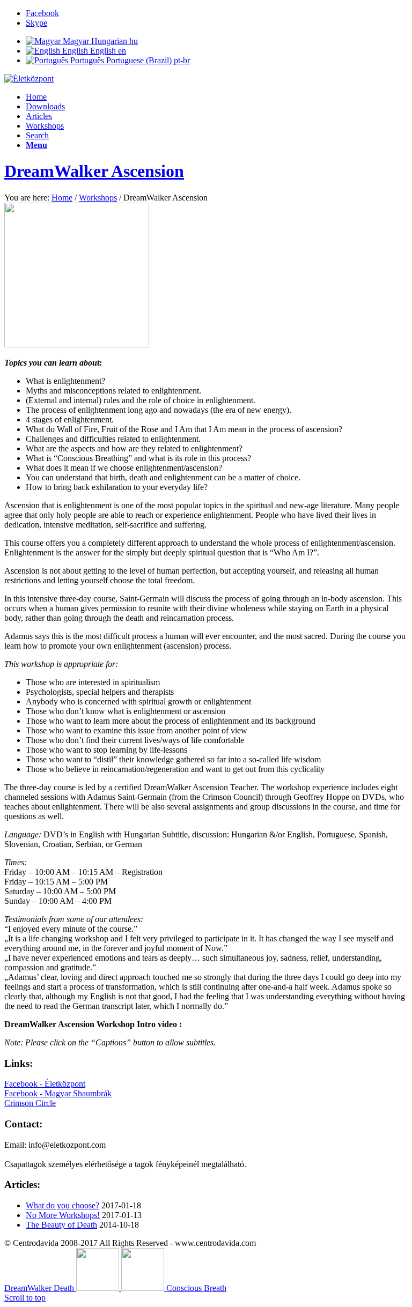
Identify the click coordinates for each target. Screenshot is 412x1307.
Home (36, 96)
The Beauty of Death (61, 1224)
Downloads (45, 106)
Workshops (45, 125)
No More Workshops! (63, 1215)
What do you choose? (62, 1205)
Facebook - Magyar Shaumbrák (58, 1093)
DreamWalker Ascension (94, 171)
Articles (39, 116)
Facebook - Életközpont (44, 1083)
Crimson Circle (30, 1103)
